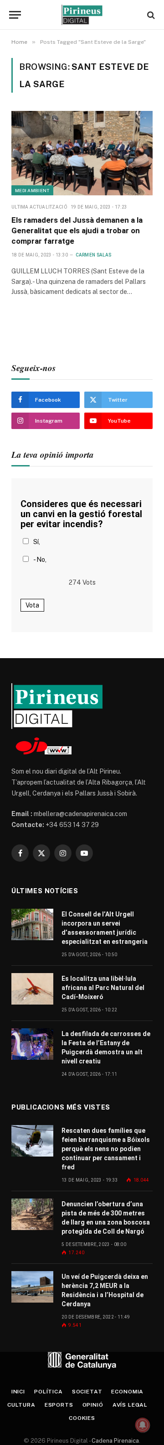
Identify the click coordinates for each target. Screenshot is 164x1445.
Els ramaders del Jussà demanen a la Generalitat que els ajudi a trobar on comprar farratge (77, 230)
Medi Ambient (32, 190)
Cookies (82, 1418)
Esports (59, 1405)
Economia (127, 1391)
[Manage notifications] (142, 1425)
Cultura (21, 1405)
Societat (87, 1391)
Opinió (92, 1405)
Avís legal (130, 1405)
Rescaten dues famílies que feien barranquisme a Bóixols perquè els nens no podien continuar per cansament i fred (106, 1149)
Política (48, 1391)
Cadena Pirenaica (114, 1440)
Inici (18, 1391)
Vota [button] (32, 605)
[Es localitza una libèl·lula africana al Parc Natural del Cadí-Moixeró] (32, 989)
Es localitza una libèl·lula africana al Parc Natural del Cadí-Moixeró (103, 987)
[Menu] (15, 15)
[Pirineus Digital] (82, 15)
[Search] (150, 15)
